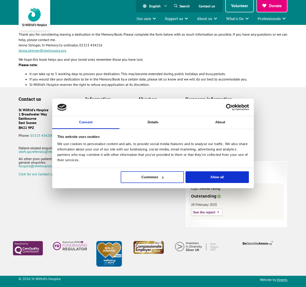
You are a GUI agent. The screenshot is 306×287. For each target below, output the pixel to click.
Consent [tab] (86, 122)
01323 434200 (41, 135)
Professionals (269, 18)
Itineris (282, 279)
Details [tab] (153, 122)
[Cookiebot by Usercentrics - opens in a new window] (229, 107)
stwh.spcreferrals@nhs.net (39, 151)
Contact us (207, 6)
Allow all (217, 177)
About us (204, 18)
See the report (204, 212)
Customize (149, 177)
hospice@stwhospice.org (38, 166)
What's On (235, 18)
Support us (174, 18)
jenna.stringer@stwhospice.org (42, 50)
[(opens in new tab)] (28, 248)
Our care (144, 18)
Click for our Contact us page (40, 174)
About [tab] (220, 122)
